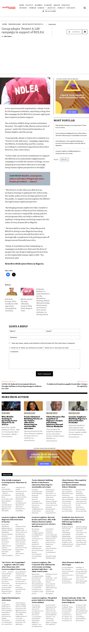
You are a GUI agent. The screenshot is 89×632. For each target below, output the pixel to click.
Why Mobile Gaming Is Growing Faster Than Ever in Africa (9, 421)
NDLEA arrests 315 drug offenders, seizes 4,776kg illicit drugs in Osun (26, 305)
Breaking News (51, 413)
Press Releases (14, 24)
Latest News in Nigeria (32, 263)
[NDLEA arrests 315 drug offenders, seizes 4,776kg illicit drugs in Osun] (27, 291)
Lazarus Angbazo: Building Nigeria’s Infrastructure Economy (68, 152)
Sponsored (6, 413)
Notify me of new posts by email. (57, 348)
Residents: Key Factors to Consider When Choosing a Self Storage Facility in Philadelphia (73, 520)
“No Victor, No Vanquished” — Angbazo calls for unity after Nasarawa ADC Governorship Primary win (13, 565)
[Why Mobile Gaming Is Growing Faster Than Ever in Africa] (11, 406)
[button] (84, 8)
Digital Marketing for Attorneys (11, 599)
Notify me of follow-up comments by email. (27, 348)
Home (4, 24)
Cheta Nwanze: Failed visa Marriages (73, 563)
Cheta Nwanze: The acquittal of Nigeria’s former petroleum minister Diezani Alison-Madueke (71, 143)
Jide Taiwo (8, 36)
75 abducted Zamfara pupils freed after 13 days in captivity (67, 385)
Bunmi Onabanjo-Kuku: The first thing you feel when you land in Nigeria (74, 600)
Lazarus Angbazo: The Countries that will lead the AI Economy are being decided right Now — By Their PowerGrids (43, 566)
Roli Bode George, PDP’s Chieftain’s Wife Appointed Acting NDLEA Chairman (11, 305)
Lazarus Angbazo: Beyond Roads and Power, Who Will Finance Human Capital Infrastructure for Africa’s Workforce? (44, 521)
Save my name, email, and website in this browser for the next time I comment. (43, 343)
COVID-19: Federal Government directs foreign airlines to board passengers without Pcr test (22, 386)
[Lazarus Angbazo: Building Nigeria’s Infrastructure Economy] (78, 406)
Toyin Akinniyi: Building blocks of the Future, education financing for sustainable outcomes (71, 134)
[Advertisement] (44, 57)
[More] (85, 31)
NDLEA (64, 159)
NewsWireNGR (12, 263)
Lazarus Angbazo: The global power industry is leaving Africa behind (44, 600)
